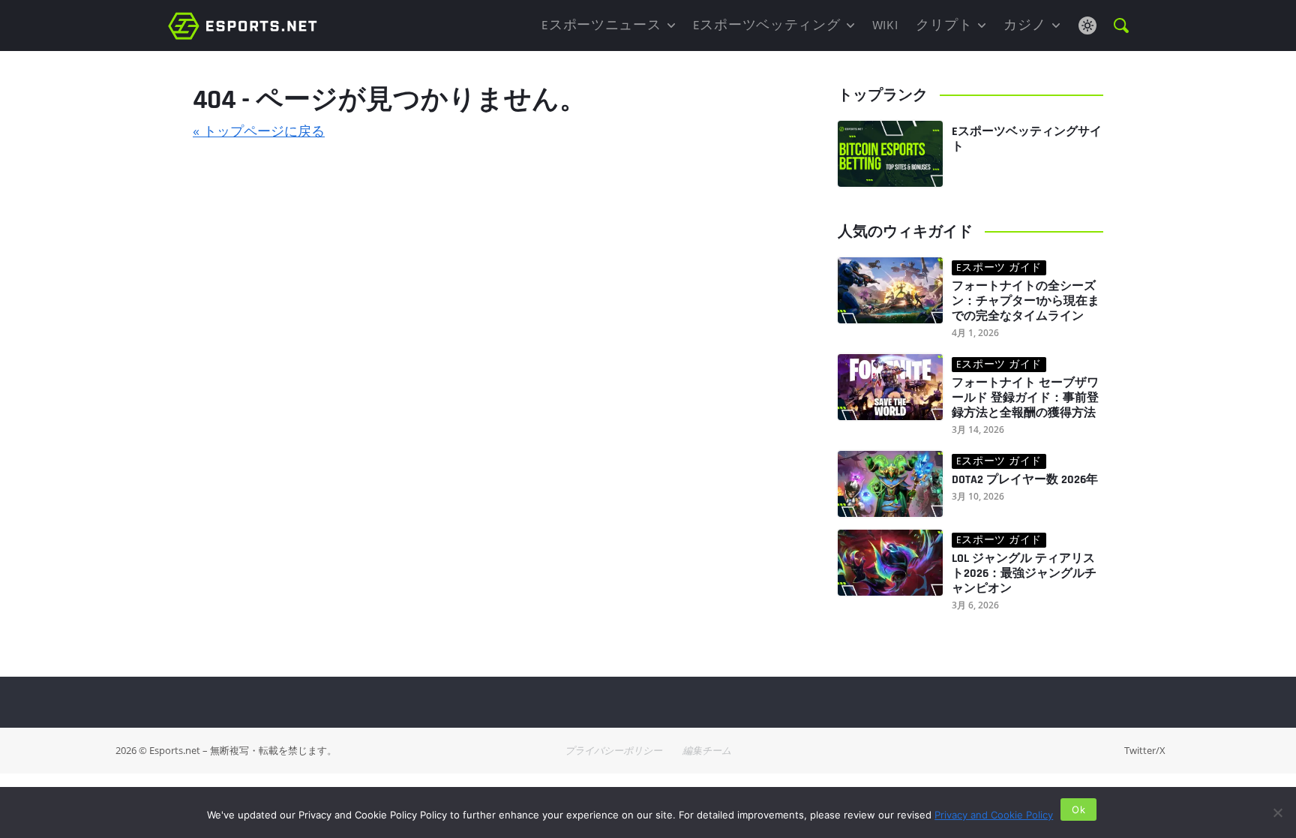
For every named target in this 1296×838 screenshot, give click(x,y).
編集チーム (706, 750)
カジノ (1025, 25)
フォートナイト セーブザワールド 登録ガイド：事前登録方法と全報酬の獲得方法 (1025, 398)
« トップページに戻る (259, 131)
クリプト (944, 25)
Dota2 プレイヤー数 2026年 (1025, 480)
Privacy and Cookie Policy (993, 815)
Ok (1078, 809)
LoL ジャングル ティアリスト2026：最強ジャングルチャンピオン (1024, 573)
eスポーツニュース (601, 25)
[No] (1277, 812)
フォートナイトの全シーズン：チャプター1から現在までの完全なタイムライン (1026, 301)
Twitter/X (1145, 750)
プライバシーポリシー (613, 750)
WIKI (885, 25)
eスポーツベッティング (767, 25)
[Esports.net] (243, 26)
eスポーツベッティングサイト (1027, 139)
